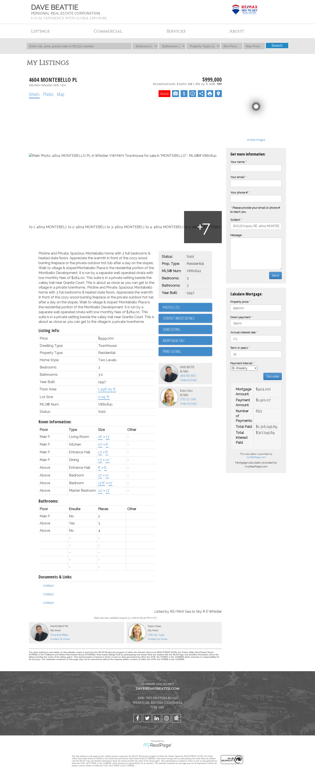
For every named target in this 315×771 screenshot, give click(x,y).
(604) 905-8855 (188, 376)
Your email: (237, 177)
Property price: (239, 301)
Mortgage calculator (187, 340)
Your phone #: (239, 192)
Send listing (171, 329)
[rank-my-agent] (177, 719)
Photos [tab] (48, 94)
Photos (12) (171, 307)
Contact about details (179, 318)
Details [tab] (34, 94)
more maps (256, 140)
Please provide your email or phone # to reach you (255, 209)
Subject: (235, 219)
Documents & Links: (55, 577)
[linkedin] (157, 719)
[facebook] (138, 719)
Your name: (237, 161)
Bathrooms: (48, 501)
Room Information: (55, 422)
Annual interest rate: (243, 332)
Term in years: (239, 347)
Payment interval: (241, 363)
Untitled (48, 585)
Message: (236, 235)
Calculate (272, 376)
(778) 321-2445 (188, 399)
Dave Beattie (54, 7)
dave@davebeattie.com (157, 688)
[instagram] (167, 719)
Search (277, 45)
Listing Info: (49, 330)
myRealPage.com (256, 457)
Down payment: (240, 317)
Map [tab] (60, 94)
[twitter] (148, 719)
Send (275, 275)
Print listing (172, 351)
